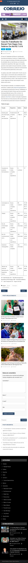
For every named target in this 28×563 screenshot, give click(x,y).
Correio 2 (5, 477)
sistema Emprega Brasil (19, 87)
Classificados (6, 516)
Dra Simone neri (7, 491)
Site (3, 407)
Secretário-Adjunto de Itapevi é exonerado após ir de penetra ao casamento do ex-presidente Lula (13, 340)
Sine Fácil (8, 96)
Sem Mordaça (7, 510)
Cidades (8, 49)
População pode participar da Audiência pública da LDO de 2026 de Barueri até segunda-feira (13, 363)
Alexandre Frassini (8, 488)
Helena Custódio (7, 499)
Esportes (5, 472)
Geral (4, 475)
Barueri (8, 285)
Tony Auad (6, 513)
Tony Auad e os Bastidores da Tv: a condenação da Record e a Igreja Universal (15, 439)
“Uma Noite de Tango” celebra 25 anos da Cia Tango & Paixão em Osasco (13, 443)
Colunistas (5, 486)
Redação (14, 320)
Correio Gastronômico (9, 480)
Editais (4, 519)
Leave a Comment (6, 53)
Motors (4, 483)
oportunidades (5, 287)
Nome (4, 395)
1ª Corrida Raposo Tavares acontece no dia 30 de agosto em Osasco (14, 429)
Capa (3, 49)
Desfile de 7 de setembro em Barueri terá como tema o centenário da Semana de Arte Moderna (24, 290)
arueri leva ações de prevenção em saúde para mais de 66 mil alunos (14, 448)
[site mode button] (22, 19)
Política (4, 469)
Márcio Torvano (7, 502)
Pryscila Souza (7, 508)
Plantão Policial (7, 466)
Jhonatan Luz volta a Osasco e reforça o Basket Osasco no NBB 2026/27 (14, 434)
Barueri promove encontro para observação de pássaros (5, 290)
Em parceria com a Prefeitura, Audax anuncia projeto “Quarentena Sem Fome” (12, 317)
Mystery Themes (22, 561)
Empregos (14, 285)
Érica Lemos (6, 497)
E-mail (4, 401)
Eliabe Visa (6, 494)
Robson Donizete (18, 51)
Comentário (6, 380)
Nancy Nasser (7, 505)
